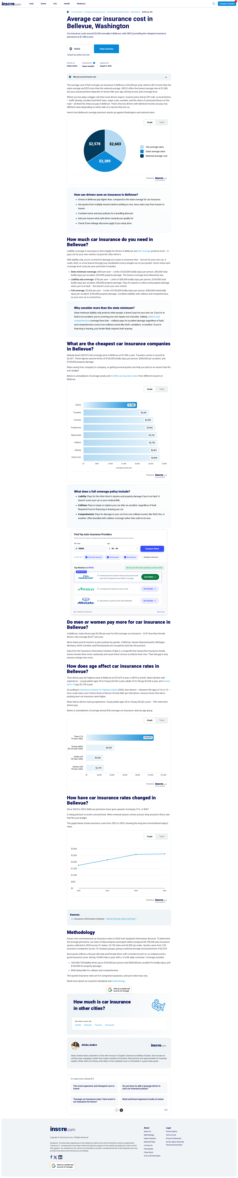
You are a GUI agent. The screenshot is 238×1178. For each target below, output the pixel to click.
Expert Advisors (150, 1138)
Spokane (88, 1025)
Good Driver (131, 557)
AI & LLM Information (152, 1156)
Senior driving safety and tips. (121, 919)
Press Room (148, 1152)
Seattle (78, 1025)
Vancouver (109, 1025)
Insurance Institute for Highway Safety (99, 689)
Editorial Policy (149, 1142)
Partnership (148, 1149)
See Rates (148, 577)
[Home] (68, 12)
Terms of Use (171, 1135)
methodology (118, 981)
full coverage (144, 251)
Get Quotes (148, 589)
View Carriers (106, 49)
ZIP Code (77, 543)
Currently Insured (95, 557)
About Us (147, 1131)
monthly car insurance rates (124, 376)
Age (108, 543)
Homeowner (114, 557)
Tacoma (98, 1025)
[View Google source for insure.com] (119, 990)
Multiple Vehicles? (151, 557)
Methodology (149, 1135)
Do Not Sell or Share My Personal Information (175, 1143)
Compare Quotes (227, 3)
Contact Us (148, 1145)
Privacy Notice (171, 1131)
